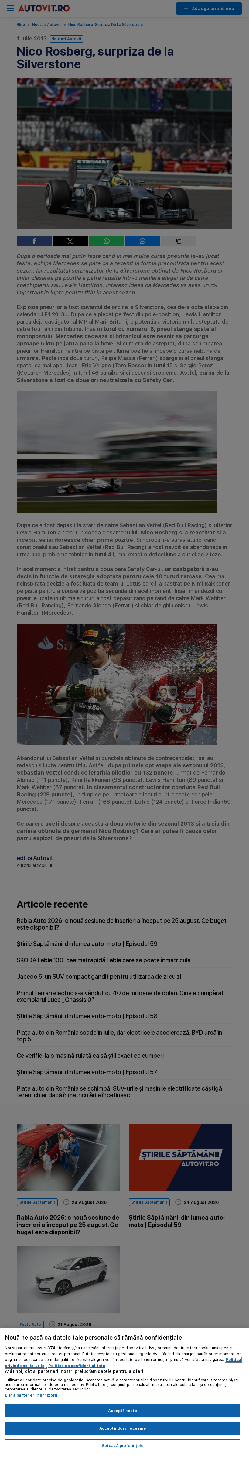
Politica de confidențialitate (76, 1365)
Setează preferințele (123, 1445)
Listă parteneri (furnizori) (31, 1395)
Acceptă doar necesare (122, 1428)
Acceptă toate (122, 1410)
